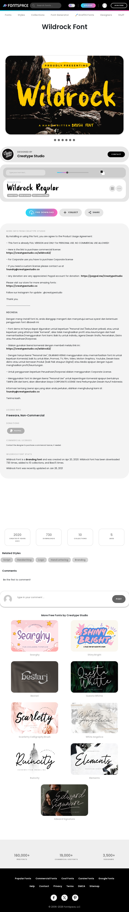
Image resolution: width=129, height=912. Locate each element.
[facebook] (54, 898)
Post (119, 599)
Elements (94, 778)
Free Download (44, 212)
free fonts (22, 859)
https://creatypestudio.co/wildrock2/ (28, 252)
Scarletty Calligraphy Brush (34, 736)
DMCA (81, 886)
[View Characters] (112, 188)
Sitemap (94, 886)
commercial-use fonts (66, 859)
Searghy (34, 654)
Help (32, 886)
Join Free (119, 5)
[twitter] (64, 898)
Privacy (57, 886)
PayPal (17, 431)
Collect (73, 212)
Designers (106, 15)
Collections (38, 15)
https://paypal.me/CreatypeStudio (102, 276)
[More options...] (119, 188)
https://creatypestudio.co (21, 285)
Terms (70, 886)
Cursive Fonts (86, 878)
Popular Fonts (23, 878)
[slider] (67, 173)
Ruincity (34, 778)
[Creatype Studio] (9, 154)
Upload (88, 5)
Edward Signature (64, 819)
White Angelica (94, 736)
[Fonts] (16, 5)
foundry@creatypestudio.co (23, 269)
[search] (45, 5)
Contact (116, 154)
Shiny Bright (94, 654)
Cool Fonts (67, 878)
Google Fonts (106, 878)
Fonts (8, 15)
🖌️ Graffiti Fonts (84, 15)
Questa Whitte (94, 695)
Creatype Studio (31, 156)
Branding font (34, 459)
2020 (17, 534)
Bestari (35, 695)
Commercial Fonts (46, 878)
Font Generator (60, 15)
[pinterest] (75, 898)
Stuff (121, 15)
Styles (21, 15)
